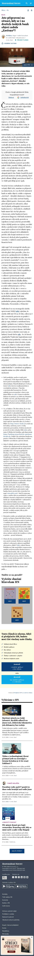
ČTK (29, 65)
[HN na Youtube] (27, 877)
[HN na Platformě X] (13, 877)
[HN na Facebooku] (16, 877)
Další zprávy (17, 851)
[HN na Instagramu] (19, 877)
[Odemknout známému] (31, 10)
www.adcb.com (12, 493)
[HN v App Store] (21, 886)
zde (17, 311)
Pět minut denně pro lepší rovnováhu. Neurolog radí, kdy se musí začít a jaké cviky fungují (16, 827)
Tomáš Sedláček (13, 783)
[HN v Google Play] (8, 886)
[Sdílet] (28, 10)
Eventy (4, 928)
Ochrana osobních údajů (9, 911)
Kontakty (4, 894)
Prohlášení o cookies (8, 914)
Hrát (10, 601)
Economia (5, 900)
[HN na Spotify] (24, 877)
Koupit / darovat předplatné (10, 925)
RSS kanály (5, 934)
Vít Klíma (9, 35)
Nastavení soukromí (8, 917)
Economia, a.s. (14, 866)
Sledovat (11, 97)
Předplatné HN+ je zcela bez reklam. (23, 692)
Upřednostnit (24, 97)
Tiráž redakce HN (7, 897)
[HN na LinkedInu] (22, 877)
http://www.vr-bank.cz (17, 423)
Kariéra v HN (6, 903)
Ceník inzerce (6, 906)
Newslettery (5, 931)
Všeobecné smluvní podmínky (10, 920)
